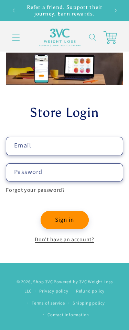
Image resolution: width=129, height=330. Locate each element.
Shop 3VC (43, 282)
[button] (16, 37)
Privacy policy (53, 291)
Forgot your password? (35, 190)
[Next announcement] (115, 10)
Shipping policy (89, 303)
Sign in (64, 220)
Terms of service (48, 303)
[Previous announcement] (13, 10)
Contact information (68, 315)
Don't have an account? (64, 239)
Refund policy (90, 291)
